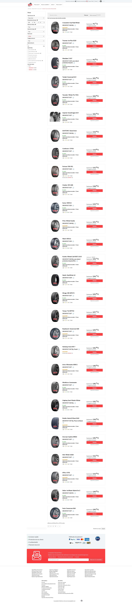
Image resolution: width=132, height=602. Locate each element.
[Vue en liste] (98, 15)
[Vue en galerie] (100, 15)
